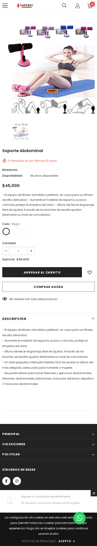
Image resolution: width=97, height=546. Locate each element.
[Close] (94, 493)
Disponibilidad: (12, 176)
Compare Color (80, 107)
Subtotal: (8, 259)
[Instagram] (17, 481)
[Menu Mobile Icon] (5, 5)
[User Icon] (77, 5)
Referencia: (10, 170)
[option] (48, 67)
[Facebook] (6, 481)
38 (11, 299)
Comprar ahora (48, 287)
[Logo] (25, 5)
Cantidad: (9, 243)
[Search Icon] (64, 5)
